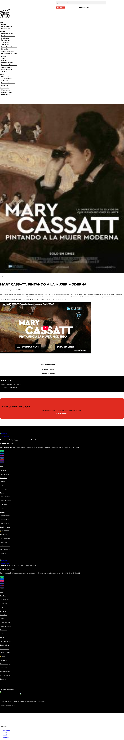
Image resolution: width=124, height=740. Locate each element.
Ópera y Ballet (5, 40)
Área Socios (84, 7)
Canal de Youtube (6, 92)
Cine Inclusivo (5, 42)
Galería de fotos (5, 527)
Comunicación (4, 88)
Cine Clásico (5, 38)
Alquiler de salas (6, 69)
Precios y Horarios (7, 63)
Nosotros (3, 56)
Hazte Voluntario (6, 67)
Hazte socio (60, 7)
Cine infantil (3, 478)
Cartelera (3, 24)
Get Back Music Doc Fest (9, 53)
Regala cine (5, 85)
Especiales (3, 504)
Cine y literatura (5, 497)
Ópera (2, 493)
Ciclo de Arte (5, 44)
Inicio (2, 22)
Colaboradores (4, 519)
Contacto (4, 71)
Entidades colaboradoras (9, 65)
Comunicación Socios (8, 83)
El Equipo (4, 60)
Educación (4, 49)
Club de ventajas (6, 78)
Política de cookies (18, 701)
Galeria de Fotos (6, 94)
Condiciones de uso (30, 701)
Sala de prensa (5, 90)
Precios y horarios (5, 515)
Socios (2, 74)
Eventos (2, 31)
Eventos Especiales (7, 51)
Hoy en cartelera (6, 26)
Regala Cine (3, 542)
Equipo (2, 512)
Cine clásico (3, 489)
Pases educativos (5, 500)
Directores (3, 485)
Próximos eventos (7, 33)
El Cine (3, 58)
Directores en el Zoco (8, 36)
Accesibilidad (41, 701)
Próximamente (5, 29)
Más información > (62, 413)
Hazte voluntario (5, 546)
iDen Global (11, 705)
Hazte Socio (5, 81)
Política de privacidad (6, 701)
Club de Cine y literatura (9, 47)
